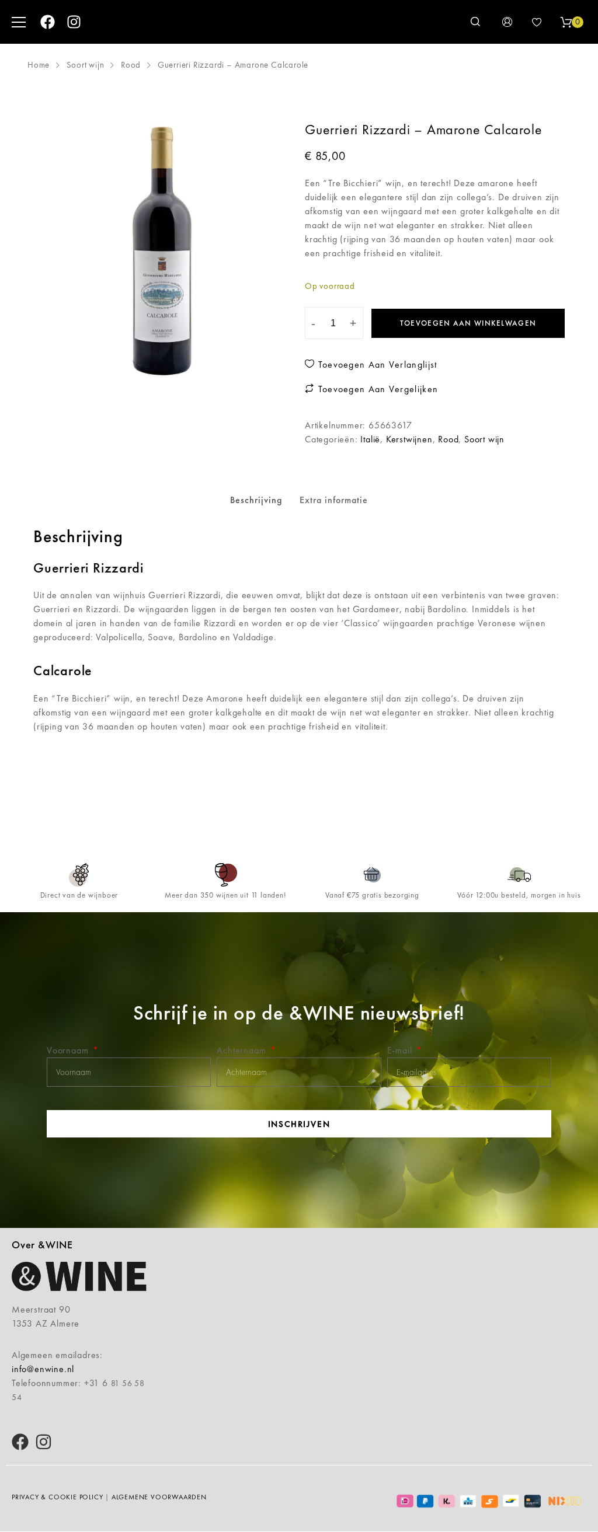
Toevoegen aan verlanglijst (376, 365)
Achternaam (243, 1050)
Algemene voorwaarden (159, 1497)
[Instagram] (74, 22)
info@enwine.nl (43, 1369)
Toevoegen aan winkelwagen (468, 323)
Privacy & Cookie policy (57, 1497)
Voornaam (69, 1050)
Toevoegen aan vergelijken (376, 389)
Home (38, 65)
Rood (131, 65)
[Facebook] (47, 22)
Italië (370, 439)
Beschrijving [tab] (256, 500)
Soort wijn (86, 65)
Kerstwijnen (409, 439)
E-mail (401, 1050)
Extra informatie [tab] (334, 500)
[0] (566, 22)
